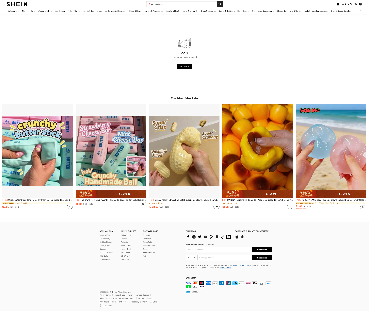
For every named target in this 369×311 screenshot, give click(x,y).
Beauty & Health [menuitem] (173, 11)
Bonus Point (147, 242)
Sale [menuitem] (33, 11)
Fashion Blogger (105, 242)
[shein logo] (16, 4)
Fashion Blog (104, 259)
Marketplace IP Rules (107, 302)
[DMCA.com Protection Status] (194, 292)
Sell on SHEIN (126, 259)
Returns (124, 239)
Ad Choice (154, 302)
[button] (355, 4)
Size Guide (125, 253)
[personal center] (338, 4)
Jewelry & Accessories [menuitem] (153, 11)
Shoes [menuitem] (99, 11)
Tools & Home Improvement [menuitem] (316, 11)
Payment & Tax (148, 239)
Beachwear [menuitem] (60, 11)
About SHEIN (104, 235)
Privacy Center (105, 295)
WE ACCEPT (191, 278)
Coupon (146, 249)
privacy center (225, 268)
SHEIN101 (103, 256)
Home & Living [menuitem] (135, 11)
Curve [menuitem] (77, 11)
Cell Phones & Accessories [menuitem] (263, 11)
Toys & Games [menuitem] (295, 11)
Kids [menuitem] (69, 11)
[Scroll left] (357, 11)
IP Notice (122, 302)
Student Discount (106, 253)
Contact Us (147, 235)
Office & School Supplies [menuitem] (341, 11)
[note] (111, 194)
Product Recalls (149, 246)
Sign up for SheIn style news (200, 244)
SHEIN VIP (125, 256)
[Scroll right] (361, 11)
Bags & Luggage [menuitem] (208, 11)
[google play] (242, 238)
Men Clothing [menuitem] (88, 11)
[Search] (220, 4)
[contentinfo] (229, 284)
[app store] (237, 238)
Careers (102, 249)
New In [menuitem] (25, 11)
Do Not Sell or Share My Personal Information (117, 298)
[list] (209, 237)
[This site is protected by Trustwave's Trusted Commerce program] (188, 292)
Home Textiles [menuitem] (243, 11)
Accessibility (134, 302)
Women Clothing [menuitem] (45, 11)
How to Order (126, 246)
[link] (343, 4)
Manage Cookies (142, 295)
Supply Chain (104, 246)
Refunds (124, 242)
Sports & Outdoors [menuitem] (227, 11)
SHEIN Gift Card (149, 253)
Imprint (144, 302)
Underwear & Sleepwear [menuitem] (115, 11)
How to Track (126, 249)
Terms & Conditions (145, 298)
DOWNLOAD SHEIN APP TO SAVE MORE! (252, 231)
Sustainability (104, 239)
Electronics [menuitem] (281, 11)
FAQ (144, 256)
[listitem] (37, 158)
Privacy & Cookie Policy (242, 266)
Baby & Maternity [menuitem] (190, 11)
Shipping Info (126, 235)
